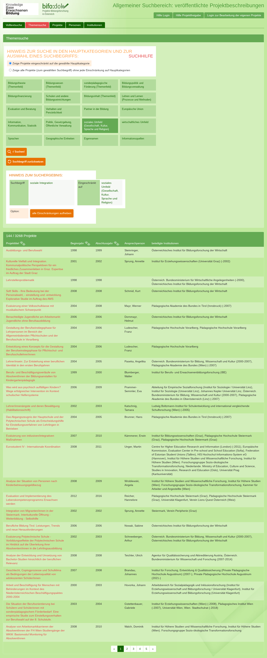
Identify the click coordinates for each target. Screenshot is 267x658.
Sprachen (13, 138)
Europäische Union (132, 109)
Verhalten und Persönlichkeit (54, 111)
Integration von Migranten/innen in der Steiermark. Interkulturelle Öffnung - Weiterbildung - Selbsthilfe (29, 514)
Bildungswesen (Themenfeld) (54, 85)
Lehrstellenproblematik (20, 280)
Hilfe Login (163, 15)
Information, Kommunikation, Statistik (22, 124)
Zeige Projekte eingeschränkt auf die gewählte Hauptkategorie (51, 63)
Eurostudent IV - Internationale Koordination (33, 446)
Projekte (57, 25)
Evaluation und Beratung (22, 109)
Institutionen (94, 25)
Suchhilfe (141, 56)
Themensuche (37, 25)
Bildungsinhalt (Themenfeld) (100, 96)
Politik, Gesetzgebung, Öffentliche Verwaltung (59, 124)
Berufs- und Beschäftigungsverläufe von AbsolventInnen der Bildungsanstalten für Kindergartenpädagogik (31, 376)
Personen (75, 25)
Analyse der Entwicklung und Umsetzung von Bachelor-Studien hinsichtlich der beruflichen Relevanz (34, 559)
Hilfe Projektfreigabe (188, 15)
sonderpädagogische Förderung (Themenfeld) (97, 85)
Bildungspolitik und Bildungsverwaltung (133, 85)
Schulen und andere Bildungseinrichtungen (58, 98)
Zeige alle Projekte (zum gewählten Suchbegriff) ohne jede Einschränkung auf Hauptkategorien (71, 70)
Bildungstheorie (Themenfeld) (16, 85)
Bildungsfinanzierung (19, 96)
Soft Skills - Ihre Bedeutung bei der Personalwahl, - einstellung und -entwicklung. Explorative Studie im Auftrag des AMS (34, 294)
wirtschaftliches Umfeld (135, 122)
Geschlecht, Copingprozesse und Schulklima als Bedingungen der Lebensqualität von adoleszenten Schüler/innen (33, 574)
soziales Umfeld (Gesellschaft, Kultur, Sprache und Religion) (96, 126)
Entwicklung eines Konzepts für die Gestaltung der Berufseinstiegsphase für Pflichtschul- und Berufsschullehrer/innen (34, 350)
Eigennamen (91, 138)
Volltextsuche (14, 25)
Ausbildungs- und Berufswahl (24, 250)
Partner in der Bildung (96, 109)
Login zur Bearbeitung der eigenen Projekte (234, 15)
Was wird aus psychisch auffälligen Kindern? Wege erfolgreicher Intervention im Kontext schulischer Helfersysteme (33, 391)
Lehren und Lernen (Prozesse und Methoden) (136, 98)
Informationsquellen (133, 138)
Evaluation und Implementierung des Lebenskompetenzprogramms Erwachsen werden (32, 499)
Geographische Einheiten (60, 138)
